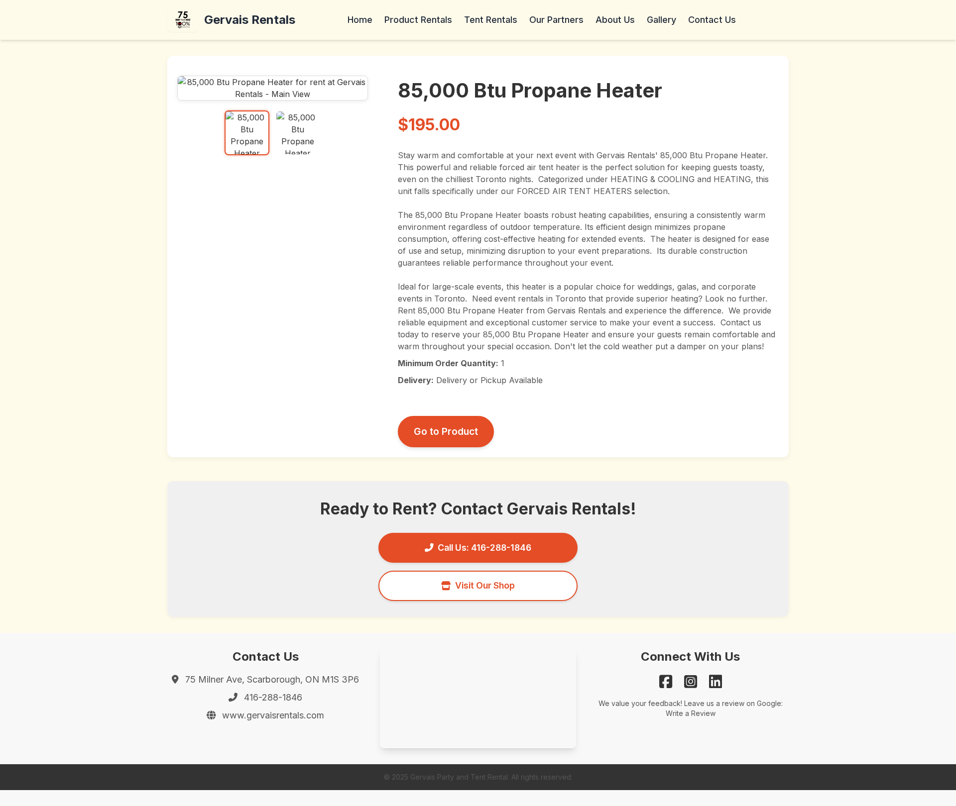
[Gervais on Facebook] (665, 682)
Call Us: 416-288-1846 (484, 547)
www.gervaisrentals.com (273, 715)
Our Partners (556, 19)
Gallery (661, 19)
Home (360, 19)
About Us (615, 19)
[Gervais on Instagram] (690, 682)
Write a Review (691, 713)
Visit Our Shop (485, 585)
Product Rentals (418, 19)
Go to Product (446, 431)
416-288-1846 (273, 697)
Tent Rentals (490, 19)
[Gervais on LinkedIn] (715, 682)
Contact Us (712, 19)
